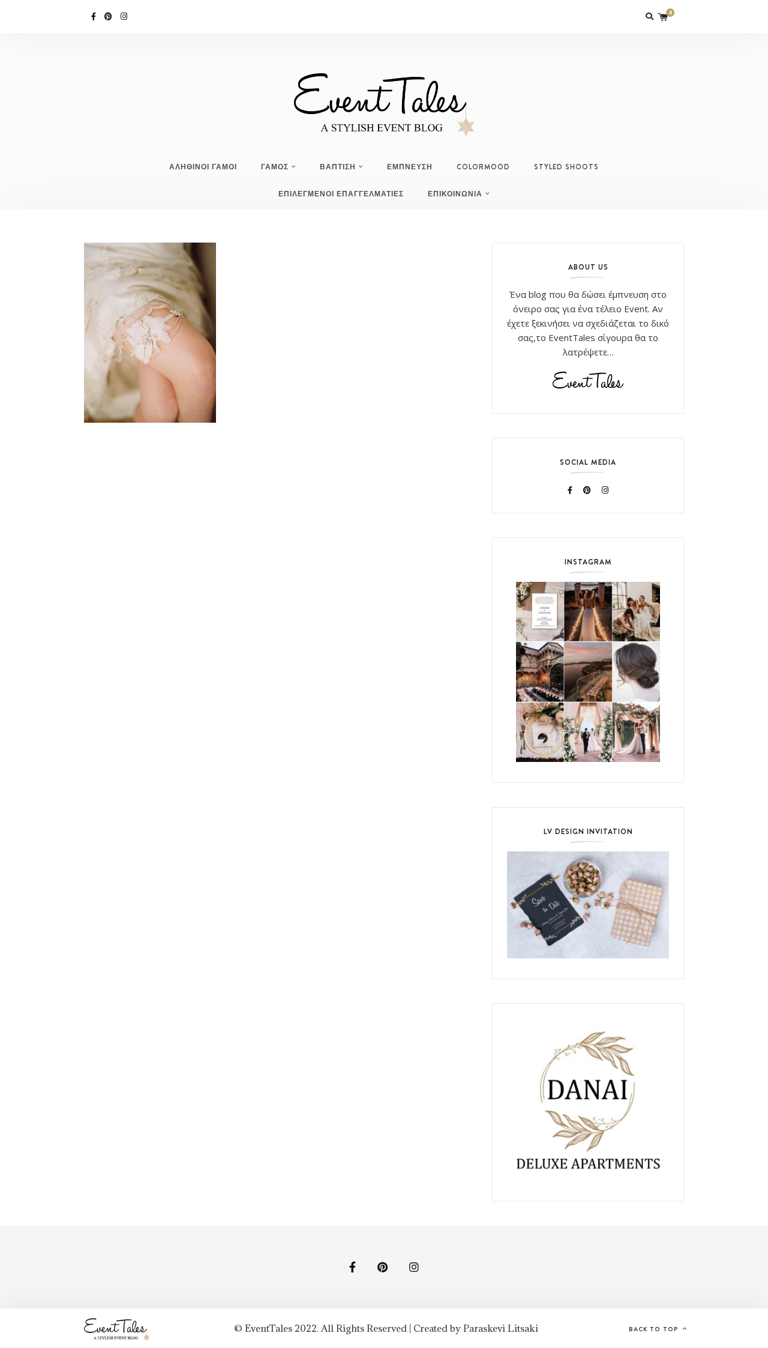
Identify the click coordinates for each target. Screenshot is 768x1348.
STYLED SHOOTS (566, 167)
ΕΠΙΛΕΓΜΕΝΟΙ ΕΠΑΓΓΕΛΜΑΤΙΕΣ (341, 194)
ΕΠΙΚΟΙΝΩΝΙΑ (455, 194)
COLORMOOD (483, 167)
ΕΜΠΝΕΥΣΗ (410, 167)
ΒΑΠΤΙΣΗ (338, 167)
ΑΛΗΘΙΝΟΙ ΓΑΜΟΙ (203, 167)
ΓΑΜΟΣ (275, 167)
